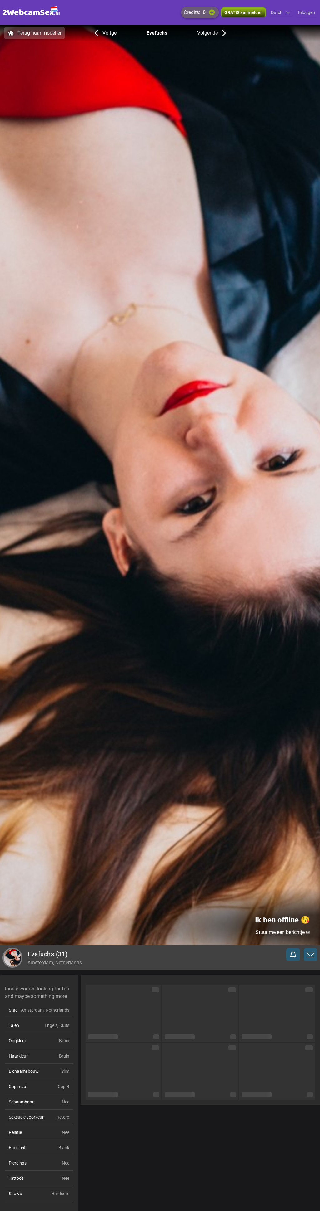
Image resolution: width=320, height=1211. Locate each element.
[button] (280, 12)
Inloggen (306, 12)
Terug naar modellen (40, 33)
